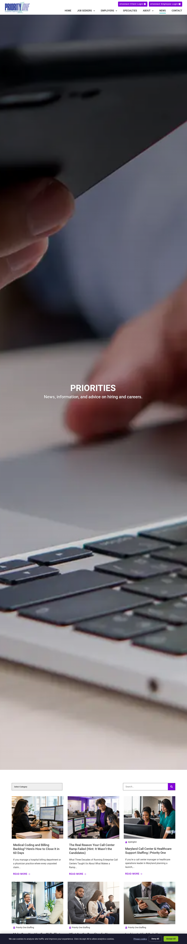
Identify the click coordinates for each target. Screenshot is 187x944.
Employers (107, 10)
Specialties (130, 10)
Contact (177, 10)
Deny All (155, 939)
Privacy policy (140, 939)
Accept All (171, 939)
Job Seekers (84, 10)
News (162, 10)
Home (68, 10)
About (146, 10)
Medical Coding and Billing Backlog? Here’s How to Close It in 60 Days (36, 849)
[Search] (171, 786)
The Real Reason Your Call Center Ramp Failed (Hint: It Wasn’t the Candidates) (92, 849)
